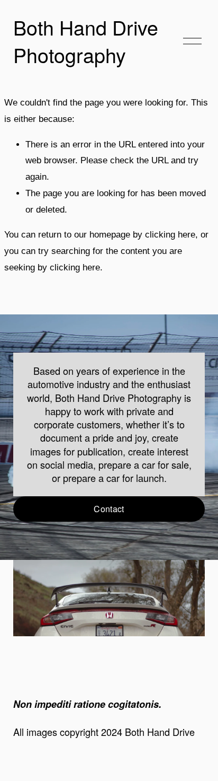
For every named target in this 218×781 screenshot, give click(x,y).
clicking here (170, 235)
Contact (109, 509)
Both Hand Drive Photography (85, 41)
